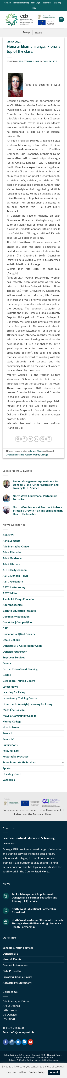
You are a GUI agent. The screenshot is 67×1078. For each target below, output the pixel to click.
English (38, 32)
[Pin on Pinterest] (43, 439)
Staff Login (35, 2)
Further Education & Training (20, 669)
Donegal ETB (50, 61)
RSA (34, 7)
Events (7, 663)
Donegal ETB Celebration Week (22, 645)
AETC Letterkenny (14, 587)
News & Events (12, 959)
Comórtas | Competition (17, 622)
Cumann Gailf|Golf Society (19, 634)
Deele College (11, 640)
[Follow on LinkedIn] (24, 1042)
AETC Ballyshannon (15, 570)
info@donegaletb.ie (22, 1032)
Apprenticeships (13, 605)
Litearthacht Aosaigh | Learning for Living (27, 704)
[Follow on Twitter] (18, 1042)
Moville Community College (19, 716)
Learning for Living (14, 692)
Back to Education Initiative (19, 610)
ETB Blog (57, 2)
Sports (6, 768)
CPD (5, 628)
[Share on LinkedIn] (49, 439)
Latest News (13, 42)
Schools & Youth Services (18, 947)
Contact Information (15, 965)
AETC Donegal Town (15, 575)
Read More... (42, 871)
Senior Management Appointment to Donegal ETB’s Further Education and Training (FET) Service (36, 484)
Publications (10, 745)
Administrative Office (16, 546)
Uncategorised (11, 774)
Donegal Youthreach (15, 651)
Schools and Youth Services (19, 762)
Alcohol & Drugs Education (19, 599)
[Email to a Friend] (37, 439)
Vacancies (47, 2)
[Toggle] (63, 762)
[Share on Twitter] (30, 439)
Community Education (16, 616)
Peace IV (8, 739)
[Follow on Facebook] (6, 1042)
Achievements (11, 541)
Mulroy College (12, 721)
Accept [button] (54, 1072)
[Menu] (61, 19)
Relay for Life (11, 750)
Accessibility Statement (17, 983)
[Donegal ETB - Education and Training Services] (30, 19)
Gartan (7, 675)
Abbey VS (8, 535)
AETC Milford (11, 593)
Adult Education (12, 552)
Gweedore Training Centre (19, 680)
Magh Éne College (14, 710)
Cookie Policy (37, 1072)
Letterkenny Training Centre (20, 698)
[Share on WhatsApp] (18, 439)
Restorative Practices (16, 756)
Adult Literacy (11, 564)
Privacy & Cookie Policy (17, 977)
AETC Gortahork (13, 581)
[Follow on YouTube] (30, 1042)
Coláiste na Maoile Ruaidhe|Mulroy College (27, 455)
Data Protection (12, 971)
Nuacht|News (11, 727)
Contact (7, 2)
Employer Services (14, 657)
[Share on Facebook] (24, 439)
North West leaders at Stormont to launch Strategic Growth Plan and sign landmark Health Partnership (38, 510)
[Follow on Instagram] (12, 1042)
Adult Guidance (12, 558)
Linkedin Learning (21, 2)
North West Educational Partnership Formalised (35, 498)
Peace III (8, 733)
